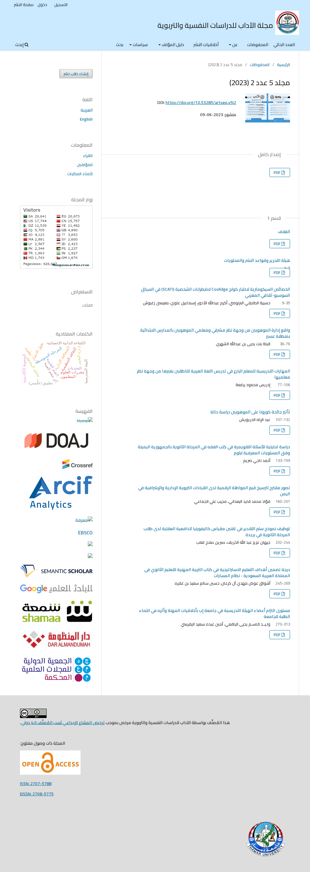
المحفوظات (259, 65)
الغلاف (284, 232)
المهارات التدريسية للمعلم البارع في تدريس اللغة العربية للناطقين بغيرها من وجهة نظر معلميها (213, 374)
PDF (278, 172)
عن (234, 44)
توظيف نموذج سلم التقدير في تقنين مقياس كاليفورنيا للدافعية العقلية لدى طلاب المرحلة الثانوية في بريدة (216, 532)
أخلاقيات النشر (206, 44)
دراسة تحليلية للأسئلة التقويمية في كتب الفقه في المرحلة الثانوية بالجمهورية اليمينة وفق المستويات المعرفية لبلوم (214, 450)
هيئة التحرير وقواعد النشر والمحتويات (257, 260)
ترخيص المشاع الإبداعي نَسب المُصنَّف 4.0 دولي (63, 723)
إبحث (20, 44)
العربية (87, 110)
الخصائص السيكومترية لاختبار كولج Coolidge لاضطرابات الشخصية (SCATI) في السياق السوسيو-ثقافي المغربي (215, 292)
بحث (119, 44)
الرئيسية (283, 65)
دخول (42, 4)
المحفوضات (257, 44)
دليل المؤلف (172, 44)
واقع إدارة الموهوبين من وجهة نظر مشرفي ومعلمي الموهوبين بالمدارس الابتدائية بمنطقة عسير (215, 333)
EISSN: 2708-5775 (37, 794)
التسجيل (61, 4)
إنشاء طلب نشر (76, 73)
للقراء (88, 155)
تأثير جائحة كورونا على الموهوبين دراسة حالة (250, 412)
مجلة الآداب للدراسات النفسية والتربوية (215, 25)
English (86, 119)
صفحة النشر (24, 4)
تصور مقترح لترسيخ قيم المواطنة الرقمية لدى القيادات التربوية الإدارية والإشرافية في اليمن (214, 491)
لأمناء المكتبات (80, 173)
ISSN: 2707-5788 (35, 783)
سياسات (140, 44)
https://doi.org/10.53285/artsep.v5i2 (201, 102)
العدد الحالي (284, 44)
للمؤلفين (85, 164)
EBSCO (85, 532)
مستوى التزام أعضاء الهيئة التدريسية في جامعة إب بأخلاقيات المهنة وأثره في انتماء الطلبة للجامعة (214, 613)
